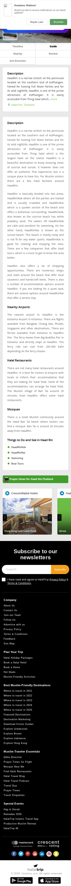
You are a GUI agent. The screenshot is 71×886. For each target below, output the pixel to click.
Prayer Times (12, 790)
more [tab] (54, 99)
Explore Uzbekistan (15, 728)
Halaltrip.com (30, 873)
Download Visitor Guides (19, 724)
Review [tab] (53, 53)
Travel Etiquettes (14, 795)
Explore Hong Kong (15, 743)
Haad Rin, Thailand (22, 104)
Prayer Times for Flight (18, 762)
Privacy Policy (58, 579)
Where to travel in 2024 (18, 705)
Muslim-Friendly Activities (20, 676)
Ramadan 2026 (13, 814)
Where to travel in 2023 (18, 700)
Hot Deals (10, 672)
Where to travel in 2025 (18, 709)
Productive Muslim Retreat (20, 823)
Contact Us (10, 610)
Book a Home (12, 667)
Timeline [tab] (17, 46)
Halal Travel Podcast (16, 781)
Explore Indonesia (15, 738)
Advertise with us (14, 624)
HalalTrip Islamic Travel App (21, 819)
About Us (9, 605)
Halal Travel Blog (14, 776)
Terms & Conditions (19, 583)
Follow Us (10, 619)
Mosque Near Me (14, 766)
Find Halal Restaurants (18, 771)
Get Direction (18, 60)
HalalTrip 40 (11, 828)
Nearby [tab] (17, 53)
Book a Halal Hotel (15, 662)
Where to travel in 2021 (18, 690)
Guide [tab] (53, 46)
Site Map (9, 643)
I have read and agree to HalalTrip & (37, 581)
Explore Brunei (13, 733)
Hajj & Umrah (12, 809)
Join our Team (12, 615)
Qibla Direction (13, 757)
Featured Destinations (17, 714)
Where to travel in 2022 (18, 695)
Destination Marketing (17, 719)
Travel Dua (10, 785)
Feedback (9, 638)
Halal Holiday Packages (18, 657)
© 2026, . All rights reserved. (37, 873)
